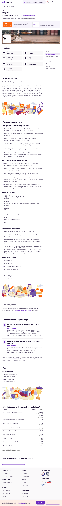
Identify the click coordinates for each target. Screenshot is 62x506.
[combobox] (35, 2)
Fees (47, 64)
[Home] (3, 6)
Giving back (25, 493)
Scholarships (49, 61)
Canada (16, 15)
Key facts (48, 51)
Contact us (25, 485)
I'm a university (6, 473)
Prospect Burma (26, 496)
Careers (24, 482)
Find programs (6, 493)
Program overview (50, 54)
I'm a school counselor (8, 476)
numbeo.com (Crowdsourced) (14, 450)
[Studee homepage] (7, 2)
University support (7, 482)
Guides (4, 496)
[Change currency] (14, 64)
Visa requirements (50, 68)
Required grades (50, 59)
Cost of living (49, 66)
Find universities (6, 490)
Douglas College (8, 15)
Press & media (25, 476)
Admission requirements (52, 56)
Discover (24, 479)
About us (24, 473)
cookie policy (21, 503)
